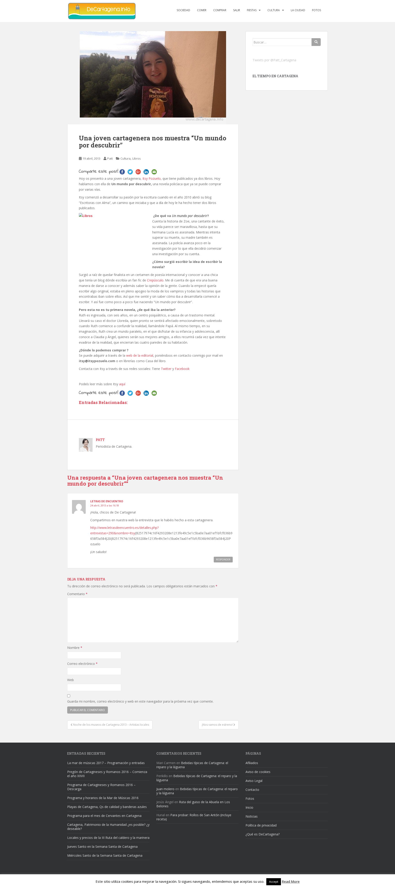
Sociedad (183, 10)
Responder (223, 559)
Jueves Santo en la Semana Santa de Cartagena (102, 846)
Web (70, 680)
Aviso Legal (254, 780)
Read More (291, 881)
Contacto (252, 789)
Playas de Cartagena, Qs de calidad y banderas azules (107, 807)
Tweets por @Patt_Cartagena (274, 60)
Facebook (182, 368)
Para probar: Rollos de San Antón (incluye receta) (193, 817)
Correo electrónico (82, 663)
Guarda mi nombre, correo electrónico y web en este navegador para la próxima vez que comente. (140, 701)
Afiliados (252, 763)
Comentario (77, 594)
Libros (136, 158)
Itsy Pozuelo (151, 178)
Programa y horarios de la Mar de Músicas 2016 (103, 798)
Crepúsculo (155, 280)
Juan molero (165, 789)
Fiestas (251, 10)
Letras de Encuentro (106, 501)
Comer (201, 10)
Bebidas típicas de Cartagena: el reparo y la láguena (192, 765)
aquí (121, 384)
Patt (110, 158)
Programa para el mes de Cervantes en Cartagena (104, 815)
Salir (236, 10)
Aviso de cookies (258, 772)
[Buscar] (316, 42)
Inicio (249, 807)
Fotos (316, 10)
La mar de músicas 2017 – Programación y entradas (106, 763)
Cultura (273, 10)
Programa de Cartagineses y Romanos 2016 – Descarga (101, 787)
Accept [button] (273, 882)
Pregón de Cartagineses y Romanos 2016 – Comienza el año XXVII (107, 774)
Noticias (252, 816)
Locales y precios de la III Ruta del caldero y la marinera (108, 837)
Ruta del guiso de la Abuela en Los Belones (193, 804)
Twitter (166, 368)
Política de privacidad (261, 825)
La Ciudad (298, 10)
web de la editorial (139, 355)
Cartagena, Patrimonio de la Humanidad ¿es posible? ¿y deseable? (108, 826)
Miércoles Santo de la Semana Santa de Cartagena (104, 855)
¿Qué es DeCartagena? (263, 834)
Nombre (74, 647)
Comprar (219, 10)
